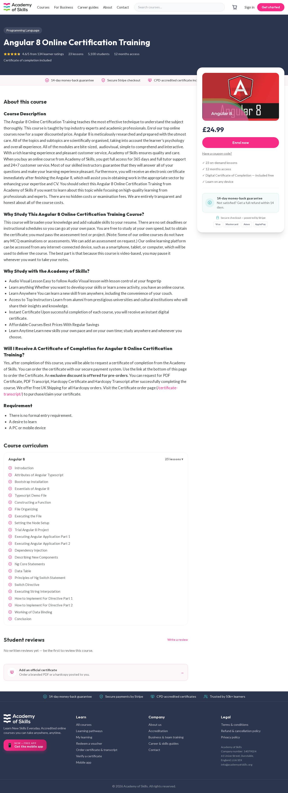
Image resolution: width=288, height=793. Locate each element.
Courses (43, 7)
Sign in (249, 7)
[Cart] (234, 7)
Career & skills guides (163, 743)
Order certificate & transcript (96, 750)
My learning (84, 737)
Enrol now (240, 142)
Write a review (177, 639)
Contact (123, 7)
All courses (84, 724)
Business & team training (166, 737)
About (107, 7)
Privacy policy (230, 737)
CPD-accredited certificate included (179, 80)
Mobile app (83, 762)
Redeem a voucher (89, 743)
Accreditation (158, 731)
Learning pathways (89, 731)
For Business (63, 7)
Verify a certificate (89, 756)
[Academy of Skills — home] (18, 7)
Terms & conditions (234, 724)
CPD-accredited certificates (176, 696)
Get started (271, 7)
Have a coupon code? (217, 153)
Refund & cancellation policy (241, 731)
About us (155, 724)
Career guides (88, 7)
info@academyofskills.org (236, 764)
